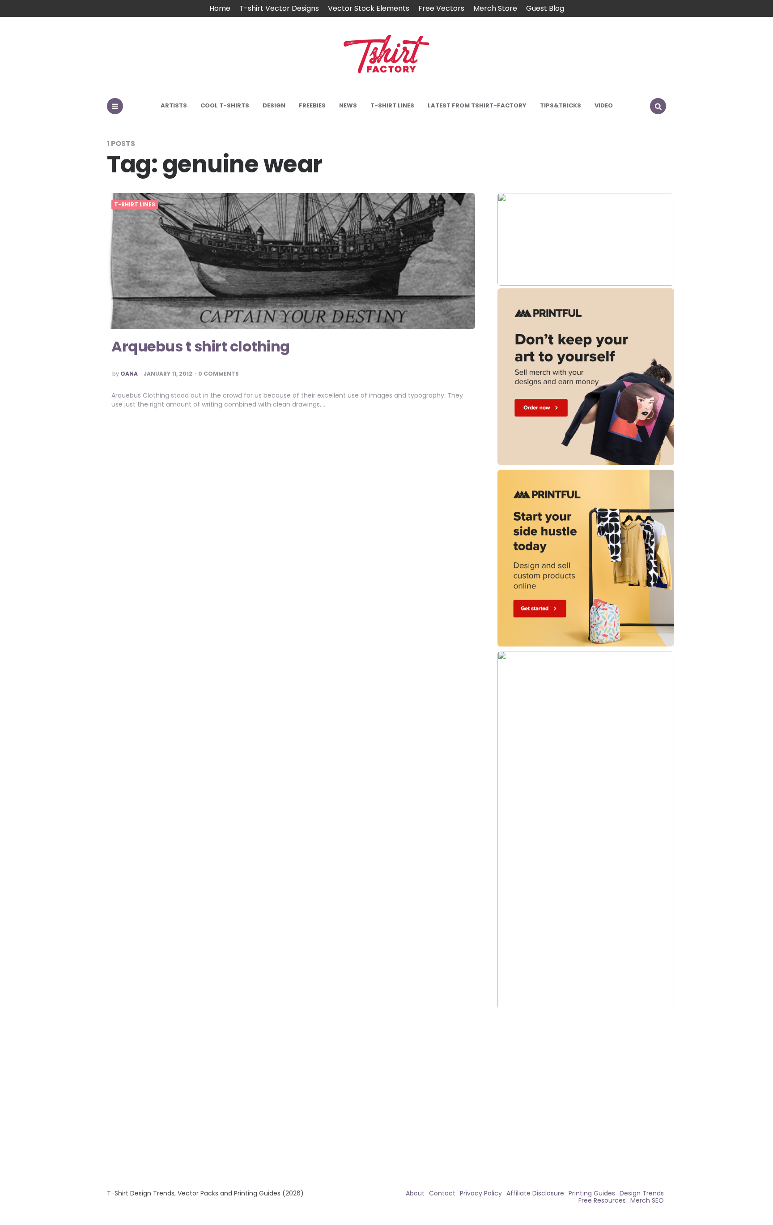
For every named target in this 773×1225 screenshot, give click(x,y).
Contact (442, 1193)
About (415, 1193)
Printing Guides (592, 1193)
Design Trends (642, 1193)
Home (219, 8)
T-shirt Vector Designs (279, 8)
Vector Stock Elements (368, 8)
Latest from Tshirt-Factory (477, 105)
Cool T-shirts (224, 105)
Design (274, 105)
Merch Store (495, 8)
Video (604, 105)
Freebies (312, 105)
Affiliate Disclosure (535, 1193)
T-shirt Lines (392, 105)
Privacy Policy (481, 1193)
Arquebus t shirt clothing (200, 346)
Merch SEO (647, 1200)
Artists (174, 105)
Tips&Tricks (560, 105)
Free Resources (602, 1200)
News (348, 105)
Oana (129, 374)
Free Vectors (441, 8)
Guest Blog (545, 8)
